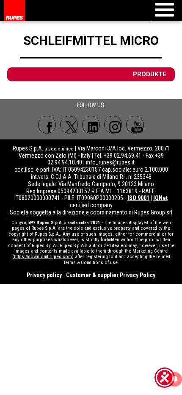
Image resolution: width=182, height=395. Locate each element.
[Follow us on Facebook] (47, 125)
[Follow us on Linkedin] (91, 125)
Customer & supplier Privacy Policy (110, 275)
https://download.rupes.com (43, 256)
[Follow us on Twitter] (69, 125)
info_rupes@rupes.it (110, 162)
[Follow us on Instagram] (113, 125)
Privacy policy (44, 275)
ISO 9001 (138, 198)
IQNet (160, 198)
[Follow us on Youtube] (135, 125)
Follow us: (91, 105)
